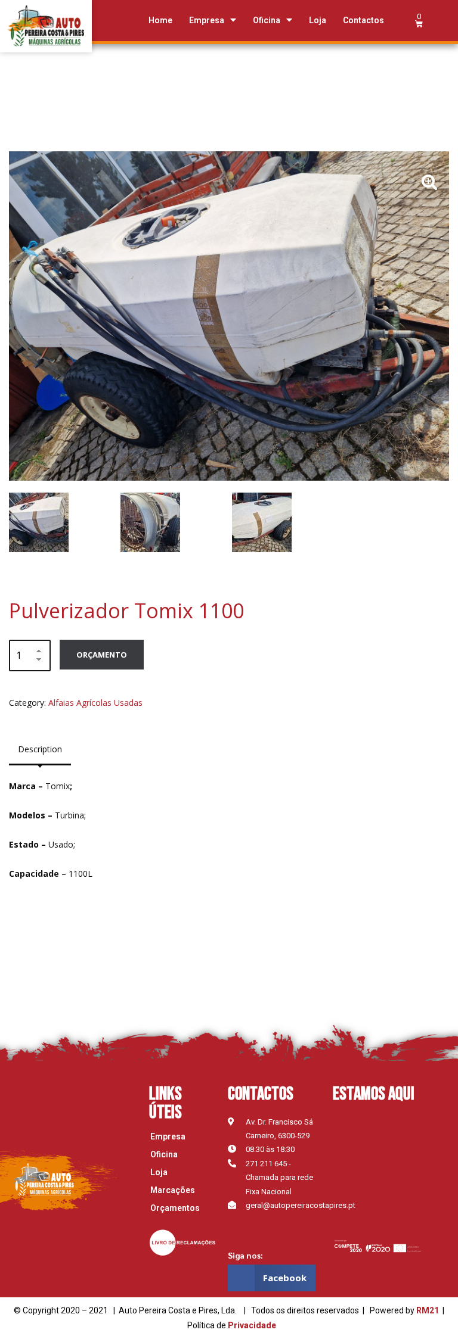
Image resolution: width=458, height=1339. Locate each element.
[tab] (40, 749)
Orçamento (101, 654)
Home (160, 20)
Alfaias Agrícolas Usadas (95, 702)
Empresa (206, 20)
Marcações (172, 1190)
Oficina (266, 20)
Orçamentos (175, 1208)
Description (40, 749)
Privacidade (252, 1325)
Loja (317, 20)
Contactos (363, 20)
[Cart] (419, 20)
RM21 (427, 1310)
